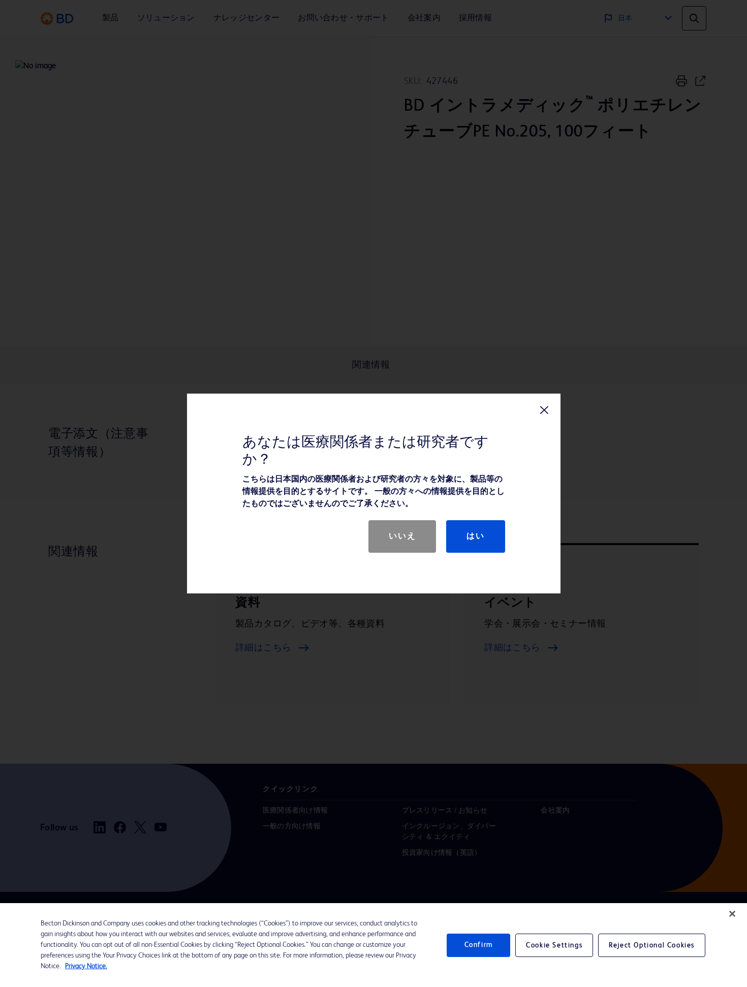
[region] (373, 945)
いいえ (402, 536)
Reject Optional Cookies (652, 945)
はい (475, 536)
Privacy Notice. (86, 966)
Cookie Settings (554, 945)
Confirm (478, 944)
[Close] (732, 914)
